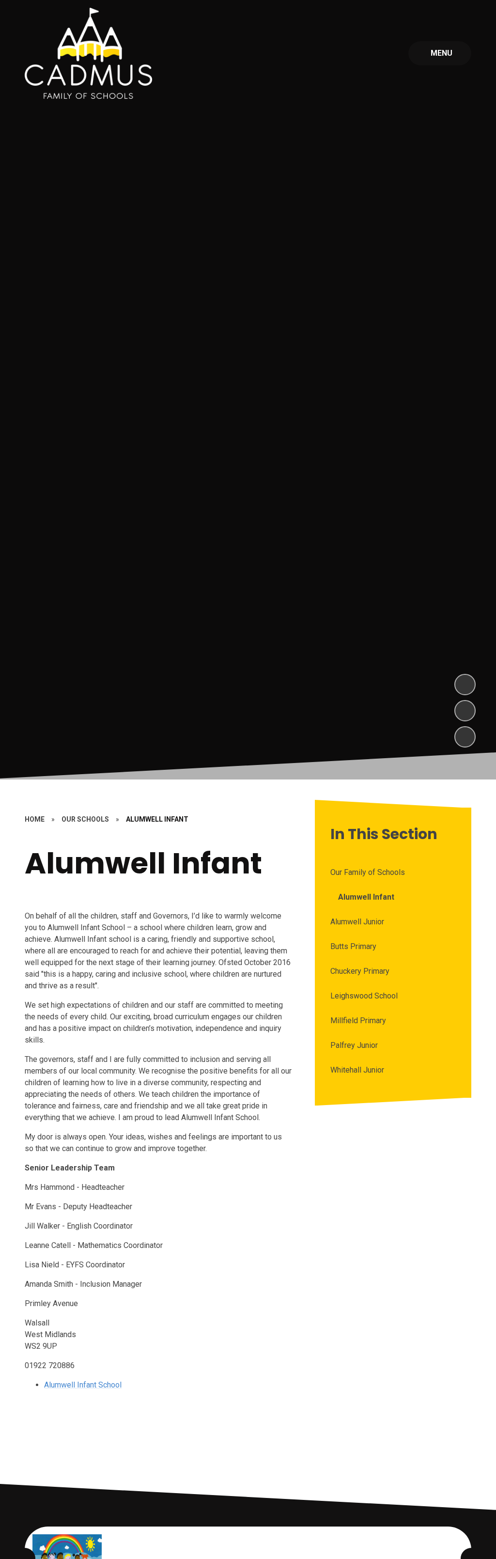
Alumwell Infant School (83, 1384)
